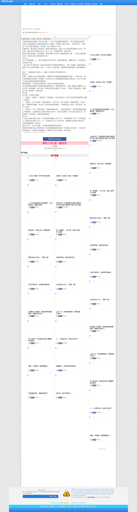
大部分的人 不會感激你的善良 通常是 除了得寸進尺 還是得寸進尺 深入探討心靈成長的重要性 (68, 205)
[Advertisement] (68, 16)
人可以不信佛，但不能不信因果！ (39, 176)
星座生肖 (74, 4)
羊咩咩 (67, 4)
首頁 (25, 4)
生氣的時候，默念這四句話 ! (65, 257)
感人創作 (80, 4)
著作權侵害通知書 (91, 497)
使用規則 (51, 506)
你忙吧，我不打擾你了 (63, 393)
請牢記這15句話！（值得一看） (39, 257)
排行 (46, 4)
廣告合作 (94, 506)
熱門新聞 (87, 4)
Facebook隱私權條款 (60, 506)
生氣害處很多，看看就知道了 (38, 393)
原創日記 (60, 4)
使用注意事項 (44, 506)
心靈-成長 (37, 29)
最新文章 (32, 4)
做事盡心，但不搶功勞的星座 (66, 366)
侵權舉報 (75, 506)
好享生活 (53, 4)
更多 (101, 4)
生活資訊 (94, 4)
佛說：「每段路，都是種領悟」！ (39, 366)
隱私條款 (69, 506)
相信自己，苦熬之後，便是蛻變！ (39, 230)
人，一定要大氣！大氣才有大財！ (67, 339)
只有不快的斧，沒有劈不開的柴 (38, 284)
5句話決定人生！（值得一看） (66, 284)
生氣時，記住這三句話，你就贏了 (67, 176)
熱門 (39, 4)
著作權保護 (82, 506)
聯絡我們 (66, 503)
